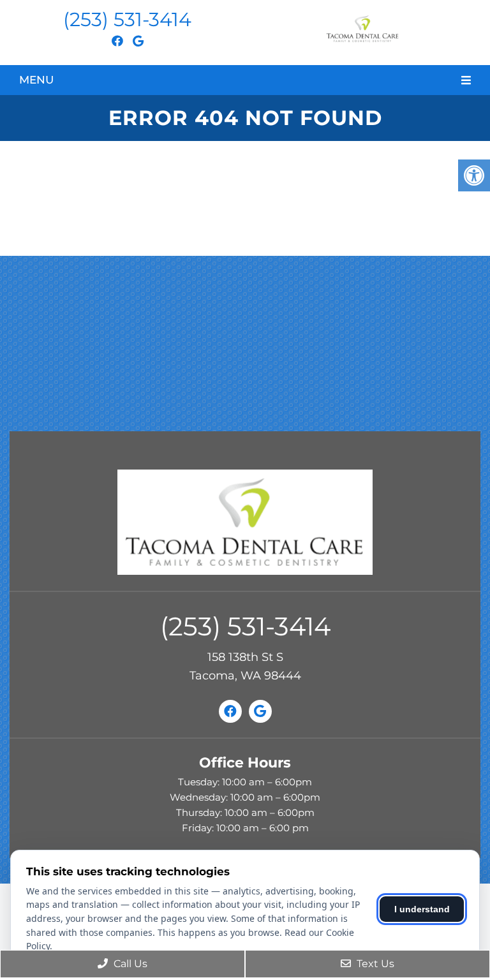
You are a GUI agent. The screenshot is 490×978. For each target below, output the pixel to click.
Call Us (129, 964)
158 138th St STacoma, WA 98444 (245, 666)
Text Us (374, 964)
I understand (422, 909)
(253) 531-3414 (127, 19)
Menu (36, 79)
